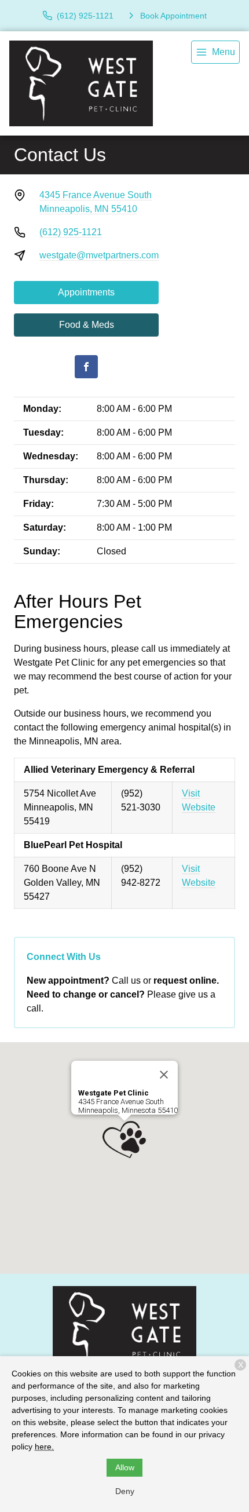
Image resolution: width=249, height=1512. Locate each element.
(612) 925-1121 (70, 232)
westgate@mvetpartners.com (99, 255)
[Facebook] (86, 366)
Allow (124, 1467)
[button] (124, 1139)
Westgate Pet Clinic (113, 1093)
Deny (124, 1491)
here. (44, 1446)
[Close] (164, 1075)
